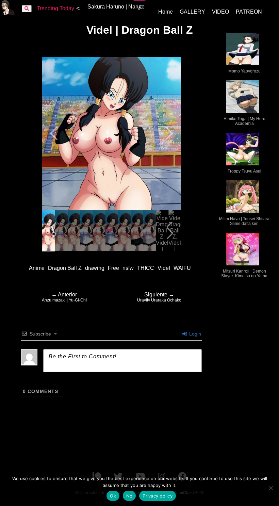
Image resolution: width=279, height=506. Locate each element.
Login (194, 334)
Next (168, 133)
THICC (145, 268)
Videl (164, 268)
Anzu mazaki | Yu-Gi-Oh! (64, 297)
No (129, 496)
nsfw (128, 268)
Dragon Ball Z (65, 268)
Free (113, 268)
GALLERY (192, 12)
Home (165, 12)
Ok (113, 496)
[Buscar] (27, 8)
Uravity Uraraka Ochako (159, 297)
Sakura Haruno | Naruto (116, 7)
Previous (54, 133)
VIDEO (220, 12)
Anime (37, 268)
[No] (270, 488)
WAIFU (182, 268)
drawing (94, 268)
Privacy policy (158, 496)
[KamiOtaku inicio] (7, 13)
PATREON (249, 12)
